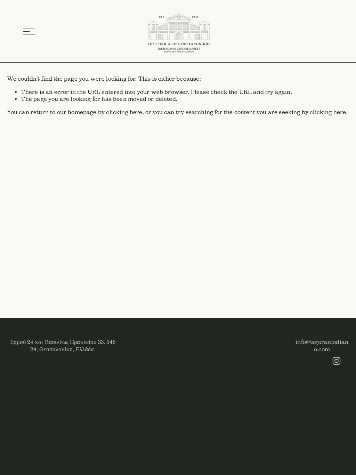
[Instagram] (336, 361)
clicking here (124, 112)
